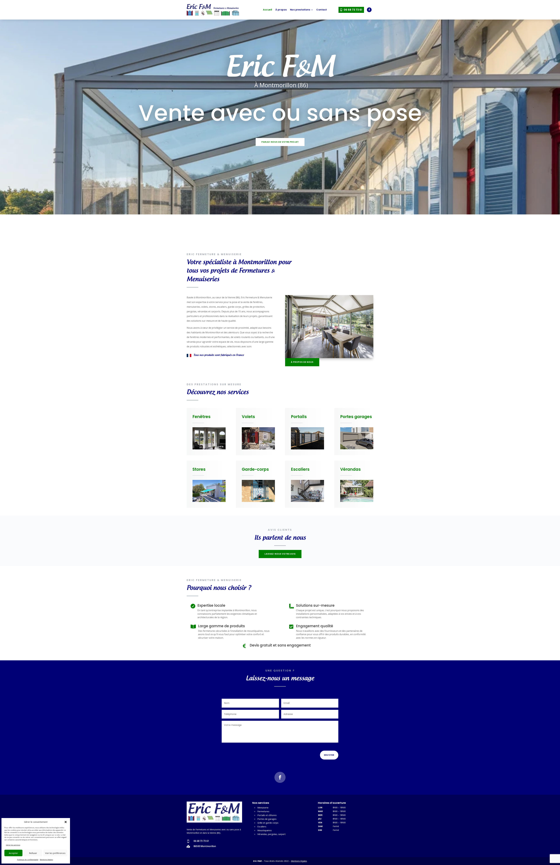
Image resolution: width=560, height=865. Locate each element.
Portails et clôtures (267, 815)
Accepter (13, 853)
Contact (321, 9)
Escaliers (261, 826)
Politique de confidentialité (27, 859)
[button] (65, 822)
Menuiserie (262, 807)
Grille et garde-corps (267, 822)
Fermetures (263, 811)
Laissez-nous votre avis (280, 553)
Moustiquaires (264, 830)
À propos (281, 9)
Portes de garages (266, 818)
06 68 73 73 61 (353, 10)
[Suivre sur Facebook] (369, 9)
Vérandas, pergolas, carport (271, 834)
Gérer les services (13, 845)
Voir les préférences (55, 853)
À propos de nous (302, 362)
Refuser (33, 853)
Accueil (267, 9)
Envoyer (329, 755)
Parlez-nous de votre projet (280, 141)
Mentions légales (46, 859)
